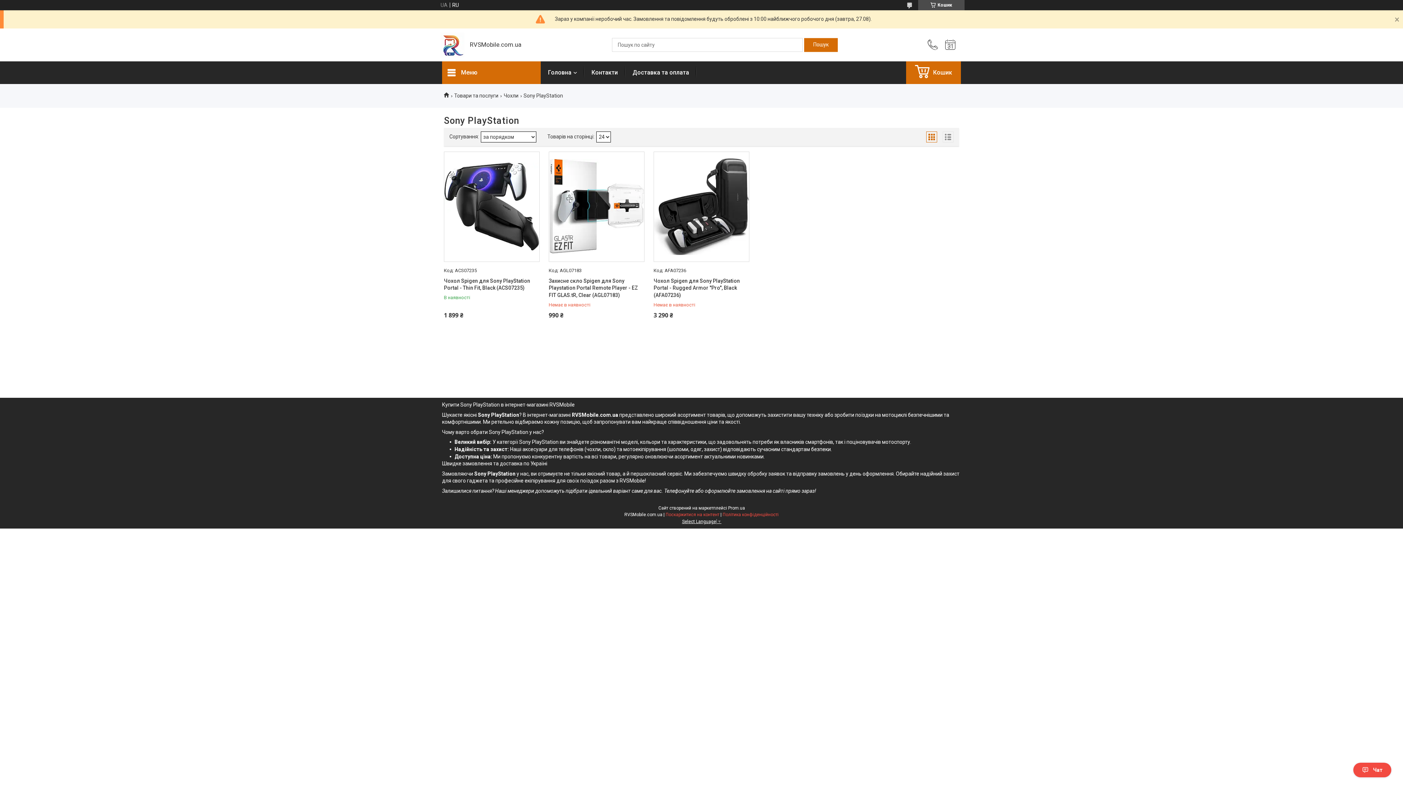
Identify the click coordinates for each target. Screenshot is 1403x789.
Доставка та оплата (660, 72)
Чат (1378, 770)
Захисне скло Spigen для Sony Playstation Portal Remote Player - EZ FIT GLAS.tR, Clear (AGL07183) (593, 288)
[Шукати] (821, 45)
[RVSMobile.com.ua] (452, 45)
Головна (559, 72)
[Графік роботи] (950, 45)
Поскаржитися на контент (692, 514)
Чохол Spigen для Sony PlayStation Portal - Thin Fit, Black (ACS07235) (487, 284)
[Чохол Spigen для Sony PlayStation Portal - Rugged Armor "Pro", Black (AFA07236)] (701, 207)
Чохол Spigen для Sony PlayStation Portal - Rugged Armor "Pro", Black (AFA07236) (697, 288)
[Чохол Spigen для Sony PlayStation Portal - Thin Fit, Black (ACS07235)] (492, 207)
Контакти (605, 72)
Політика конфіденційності (751, 514)
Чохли (511, 96)
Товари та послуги (476, 96)
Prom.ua (736, 508)
